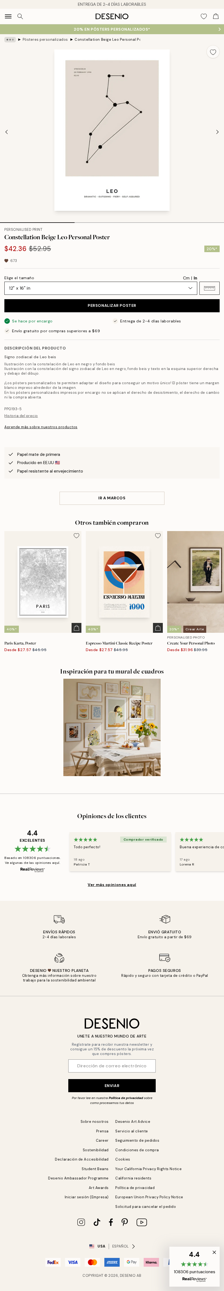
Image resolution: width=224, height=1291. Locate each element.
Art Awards (99, 1187)
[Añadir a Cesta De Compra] (76, 628)
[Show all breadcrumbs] (10, 39)
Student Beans (95, 1169)
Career (102, 1140)
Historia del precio (21, 415)
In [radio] (195, 278)
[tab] (37, 220)
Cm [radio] (186, 278)
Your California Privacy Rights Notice (148, 1169)
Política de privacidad (126, 1098)
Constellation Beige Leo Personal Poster (107, 39)
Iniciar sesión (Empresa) (87, 1197)
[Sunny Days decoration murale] (112, 727)
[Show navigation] (8, 16)
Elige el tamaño (19, 277)
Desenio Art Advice (132, 1121)
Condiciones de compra (137, 1150)
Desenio (128, 1275)
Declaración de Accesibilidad (82, 1159)
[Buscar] (20, 16)
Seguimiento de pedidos (137, 1140)
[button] (209, 288)
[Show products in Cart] (216, 16)
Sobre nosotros (95, 1121)
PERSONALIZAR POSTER (112, 305)
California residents (133, 1178)
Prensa (102, 1131)
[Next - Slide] (217, 131)
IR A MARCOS (111, 498)
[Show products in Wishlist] (204, 16)
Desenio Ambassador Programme (78, 1178)
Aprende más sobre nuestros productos (41, 427)
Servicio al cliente (131, 1131)
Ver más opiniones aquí (112, 884)
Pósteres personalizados (45, 39)
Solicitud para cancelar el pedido (145, 1206)
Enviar (112, 1085)
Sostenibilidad (96, 1150)
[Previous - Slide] (6, 131)
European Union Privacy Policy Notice (149, 1197)
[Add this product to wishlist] (213, 51)
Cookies (122, 1159)
